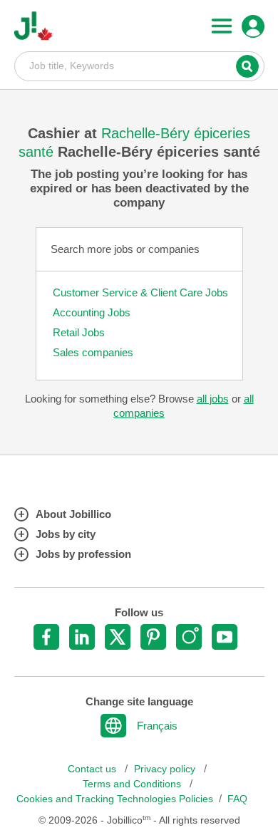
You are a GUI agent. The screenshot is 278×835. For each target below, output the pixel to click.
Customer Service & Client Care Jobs (140, 292)
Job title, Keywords (139, 65)
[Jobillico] (33, 26)
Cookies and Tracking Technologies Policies (114, 799)
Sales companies (93, 352)
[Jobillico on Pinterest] (153, 637)
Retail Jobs (79, 332)
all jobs (213, 399)
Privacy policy (166, 769)
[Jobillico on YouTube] (224, 637)
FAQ (237, 799)
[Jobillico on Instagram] (189, 637)
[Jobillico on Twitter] (117, 637)
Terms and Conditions (133, 784)
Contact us (93, 769)
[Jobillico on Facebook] (46, 637)
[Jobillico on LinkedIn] (82, 637)
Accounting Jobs (91, 312)
